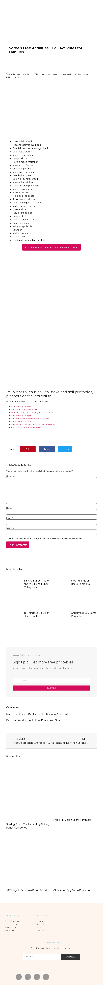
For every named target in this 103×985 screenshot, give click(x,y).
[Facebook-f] (28, 977)
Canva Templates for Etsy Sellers (26, 427)
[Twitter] (37, 977)
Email (9, 518)
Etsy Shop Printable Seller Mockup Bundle (30, 418)
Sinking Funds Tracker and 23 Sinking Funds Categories (37, 584)
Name (9, 508)
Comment (11, 476)
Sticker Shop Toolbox (21, 421)
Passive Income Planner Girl (24, 409)
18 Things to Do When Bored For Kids (28, 890)
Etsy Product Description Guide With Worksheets (34, 424)
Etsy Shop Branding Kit (22, 415)
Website (10, 528)
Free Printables (44, 720)
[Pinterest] (19, 977)
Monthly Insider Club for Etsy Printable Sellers (32, 412)
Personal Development (19, 720)
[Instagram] (46, 977)
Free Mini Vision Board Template (72, 819)
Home (9, 714)
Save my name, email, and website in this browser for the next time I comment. (46, 538)
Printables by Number (21, 406)
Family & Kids (36, 714)
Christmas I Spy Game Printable (71, 890)
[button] (39, 33)
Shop (58, 720)
